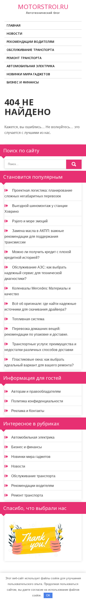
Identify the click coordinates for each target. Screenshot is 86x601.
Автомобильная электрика (30, 66)
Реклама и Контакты (27, 411)
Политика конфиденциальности (37, 401)
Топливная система (28, 319)
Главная (14, 25)
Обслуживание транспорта (30, 50)
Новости (14, 33)
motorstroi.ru (43, 6)
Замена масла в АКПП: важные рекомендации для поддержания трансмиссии (34, 236)
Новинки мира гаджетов (28, 74)
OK (48, 595)
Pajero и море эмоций (30, 221)
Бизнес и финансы (23, 82)
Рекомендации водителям (30, 42)
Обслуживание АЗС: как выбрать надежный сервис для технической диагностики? (35, 273)
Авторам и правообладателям (36, 391)
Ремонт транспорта (24, 58)
